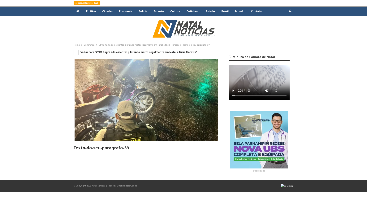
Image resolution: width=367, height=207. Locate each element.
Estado (210, 11)
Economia (125, 11)
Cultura (175, 11)
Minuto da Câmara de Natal (253, 57)
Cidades (107, 11)
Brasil (225, 11)
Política (91, 11)
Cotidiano (193, 11)
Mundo (239, 11)
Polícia (143, 11)
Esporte (159, 11)
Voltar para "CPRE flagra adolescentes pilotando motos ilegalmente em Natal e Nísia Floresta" (138, 52)
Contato (256, 11)
